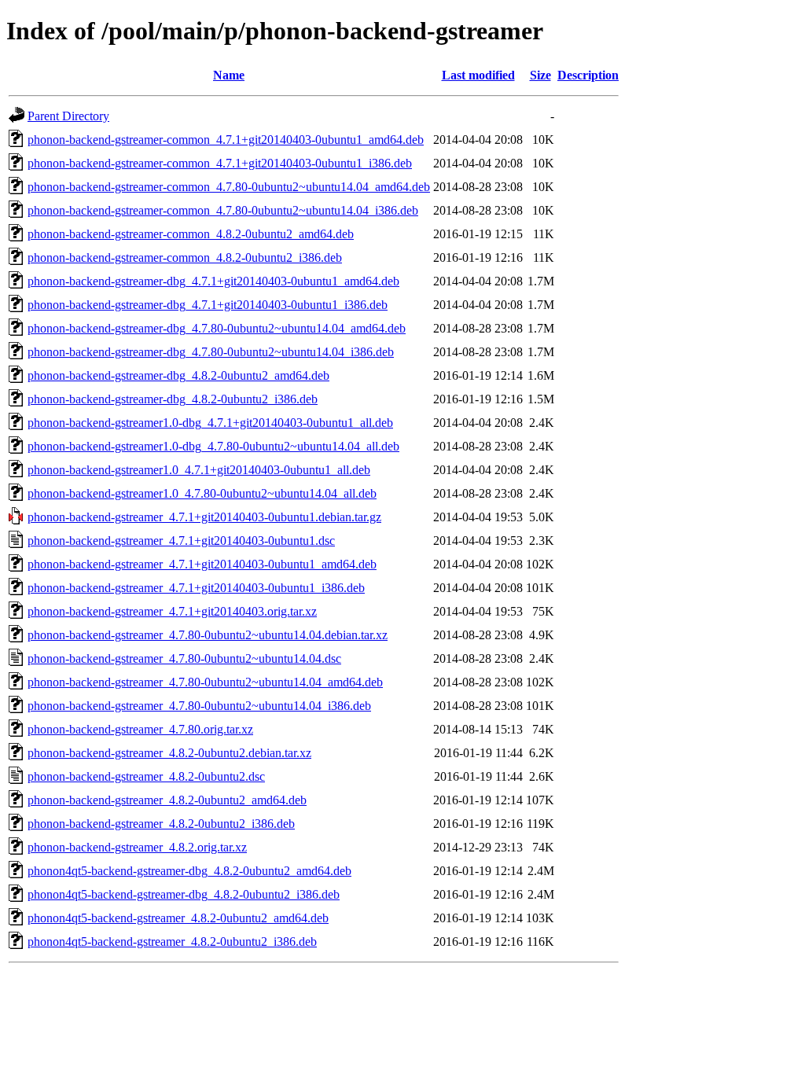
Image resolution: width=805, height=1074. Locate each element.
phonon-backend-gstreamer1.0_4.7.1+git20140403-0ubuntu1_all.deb (199, 469)
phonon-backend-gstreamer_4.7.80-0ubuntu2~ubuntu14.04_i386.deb (199, 705)
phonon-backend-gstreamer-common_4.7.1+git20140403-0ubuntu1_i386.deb (220, 163)
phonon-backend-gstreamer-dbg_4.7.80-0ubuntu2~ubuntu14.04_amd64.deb (217, 328)
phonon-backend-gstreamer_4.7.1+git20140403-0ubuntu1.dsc (181, 540)
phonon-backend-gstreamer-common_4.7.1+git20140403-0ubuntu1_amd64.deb (226, 139)
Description (588, 75)
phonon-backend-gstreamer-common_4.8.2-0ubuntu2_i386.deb (185, 257)
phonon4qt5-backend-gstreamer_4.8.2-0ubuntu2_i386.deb (172, 941)
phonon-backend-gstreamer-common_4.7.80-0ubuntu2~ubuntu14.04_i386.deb (223, 210)
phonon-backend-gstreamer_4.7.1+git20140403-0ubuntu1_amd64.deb (202, 564)
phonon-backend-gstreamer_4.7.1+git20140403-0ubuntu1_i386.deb (196, 587)
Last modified (478, 75)
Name (228, 75)
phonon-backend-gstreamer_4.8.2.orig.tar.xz (137, 847)
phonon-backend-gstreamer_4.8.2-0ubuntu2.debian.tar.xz (169, 753)
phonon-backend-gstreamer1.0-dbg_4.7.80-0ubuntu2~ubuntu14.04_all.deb (213, 446)
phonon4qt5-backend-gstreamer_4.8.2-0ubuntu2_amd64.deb (178, 918)
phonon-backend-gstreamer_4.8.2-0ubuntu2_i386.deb (161, 823)
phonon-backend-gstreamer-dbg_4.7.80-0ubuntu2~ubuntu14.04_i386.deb (211, 352)
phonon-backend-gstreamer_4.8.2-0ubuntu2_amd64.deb (167, 800)
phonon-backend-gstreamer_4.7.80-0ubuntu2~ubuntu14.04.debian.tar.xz (208, 635)
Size (540, 75)
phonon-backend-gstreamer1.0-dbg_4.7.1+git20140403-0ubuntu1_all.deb (210, 422)
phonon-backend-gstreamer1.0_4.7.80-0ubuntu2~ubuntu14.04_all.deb (202, 493)
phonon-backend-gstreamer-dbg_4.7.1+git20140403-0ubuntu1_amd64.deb (213, 281)
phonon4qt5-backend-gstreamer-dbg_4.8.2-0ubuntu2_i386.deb (184, 894)
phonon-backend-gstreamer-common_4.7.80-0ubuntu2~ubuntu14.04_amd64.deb (229, 186)
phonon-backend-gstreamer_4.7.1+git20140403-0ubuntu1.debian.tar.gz (204, 517)
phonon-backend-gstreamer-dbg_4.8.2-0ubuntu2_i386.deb (173, 399)
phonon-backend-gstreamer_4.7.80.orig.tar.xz (140, 729)
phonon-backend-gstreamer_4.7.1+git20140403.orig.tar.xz (172, 611)
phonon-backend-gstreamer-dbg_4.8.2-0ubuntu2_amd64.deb (178, 375)
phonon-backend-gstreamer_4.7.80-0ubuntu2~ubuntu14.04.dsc (184, 658)
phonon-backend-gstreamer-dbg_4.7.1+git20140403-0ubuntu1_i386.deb (208, 304)
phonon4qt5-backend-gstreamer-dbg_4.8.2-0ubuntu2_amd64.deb (189, 870)
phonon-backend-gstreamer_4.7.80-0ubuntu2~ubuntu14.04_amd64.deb (205, 682)
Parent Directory (68, 116)
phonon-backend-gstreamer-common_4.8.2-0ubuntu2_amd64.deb (191, 234)
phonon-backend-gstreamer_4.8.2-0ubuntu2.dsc (146, 776)
